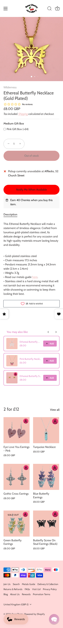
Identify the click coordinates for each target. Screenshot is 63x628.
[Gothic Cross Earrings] (17, 477)
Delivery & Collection (47, 584)
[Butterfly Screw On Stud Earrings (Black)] (46, 524)
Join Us (7, 584)
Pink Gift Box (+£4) (18, 129)
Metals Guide (28, 584)
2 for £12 (11, 409)
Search (16, 584)
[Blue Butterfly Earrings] (46, 477)
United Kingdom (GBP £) (16, 604)
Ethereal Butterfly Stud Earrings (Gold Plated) (30, 376)
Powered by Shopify (34, 614)
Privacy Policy (50, 589)
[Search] (49, 9)
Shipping (23, 114)
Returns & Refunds (13, 589)
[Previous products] (48, 332)
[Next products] (56, 332)
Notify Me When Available (31, 189)
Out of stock (31, 155)
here (34, 277)
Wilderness (10, 87)
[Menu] (5, 8)
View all (54, 409)
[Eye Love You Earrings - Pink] (17, 430)
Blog (6, 594)
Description (10, 214)
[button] (54, 619)
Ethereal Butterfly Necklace (30, 341)
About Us (15, 594)
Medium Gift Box (14, 123)
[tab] (12, 214)
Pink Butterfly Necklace (30, 359)
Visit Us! (36, 589)
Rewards (26, 594)
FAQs (27, 589)
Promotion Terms (41, 594)
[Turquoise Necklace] (46, 430)
